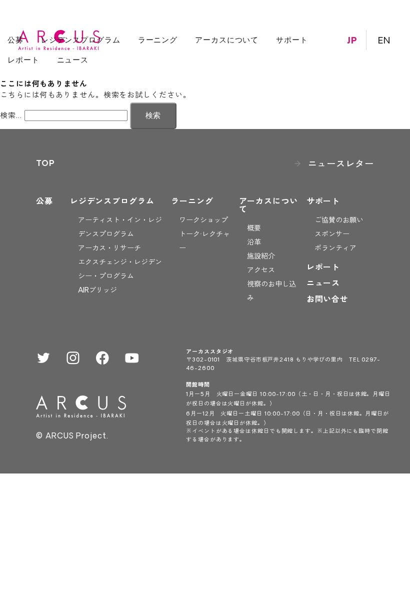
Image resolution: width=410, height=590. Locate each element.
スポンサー (332, 234)
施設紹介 (261, 256)
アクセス (261, 270)
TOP (45, 163)
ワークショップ (203, 220)
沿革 (254, 242)
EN (384, 40)
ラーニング (158, 40)
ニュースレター (341, 163)
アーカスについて (226, 40)
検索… (11, 115)
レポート (24, 60)
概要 (254, 228)
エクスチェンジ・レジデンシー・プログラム (120, 269)
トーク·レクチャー (204, 241)
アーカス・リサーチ (109, 248)
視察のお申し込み (271, 291)
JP (352, 40)
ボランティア (335, 248)
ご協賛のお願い (339, 220)
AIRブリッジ (97, 290)
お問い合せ (327, 299)
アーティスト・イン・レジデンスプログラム (120, 227)
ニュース (73, 60)
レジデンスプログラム (80, 40)
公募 (16, 40)
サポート (292, 40)
